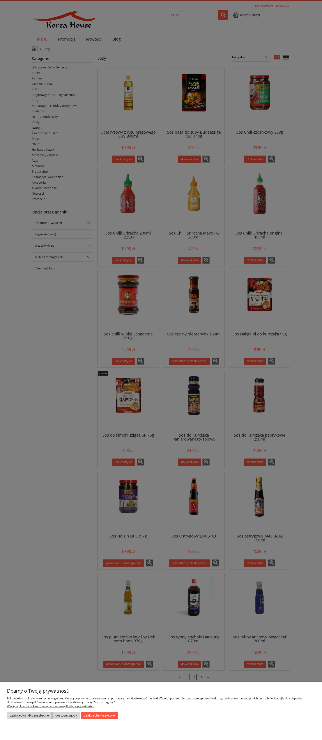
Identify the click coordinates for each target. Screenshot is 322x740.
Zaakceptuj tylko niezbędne (29, 715)
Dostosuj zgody (66, 715)
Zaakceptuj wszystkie (99, 715)
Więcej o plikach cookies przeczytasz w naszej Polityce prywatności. (50, 706)
